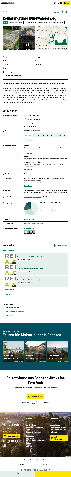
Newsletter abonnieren (33, 432)
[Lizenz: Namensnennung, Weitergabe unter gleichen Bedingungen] (29, 233)
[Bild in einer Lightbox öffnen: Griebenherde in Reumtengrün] (11, 38)
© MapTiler (47, 48)
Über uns (29, 447)
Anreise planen (31, 425)
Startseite (5, 11)
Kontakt (26, 460)
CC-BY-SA (16, 49)
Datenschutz (42, 460)
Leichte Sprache (55, 425)
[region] (52, 38)
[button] (67, 470)
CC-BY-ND (14, 274)
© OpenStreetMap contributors (57, 48)
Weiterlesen (28, 153)
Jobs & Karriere (31, 449)
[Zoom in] (38, 28)
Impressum (33, 460)
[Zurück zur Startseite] (8, 3)
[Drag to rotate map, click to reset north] (38, 33)
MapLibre (41, 48)
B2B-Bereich (30, 438)
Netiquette (53, 432)
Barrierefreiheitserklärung (58, 427)
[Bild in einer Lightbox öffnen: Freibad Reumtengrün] (27, 32)
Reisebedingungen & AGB (58, 430)
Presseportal (30, 436)
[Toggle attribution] (66, 48)
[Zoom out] (38, 30)
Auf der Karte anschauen (61, 245)
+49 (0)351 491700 (14, 425)
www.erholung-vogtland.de (32, 197)
